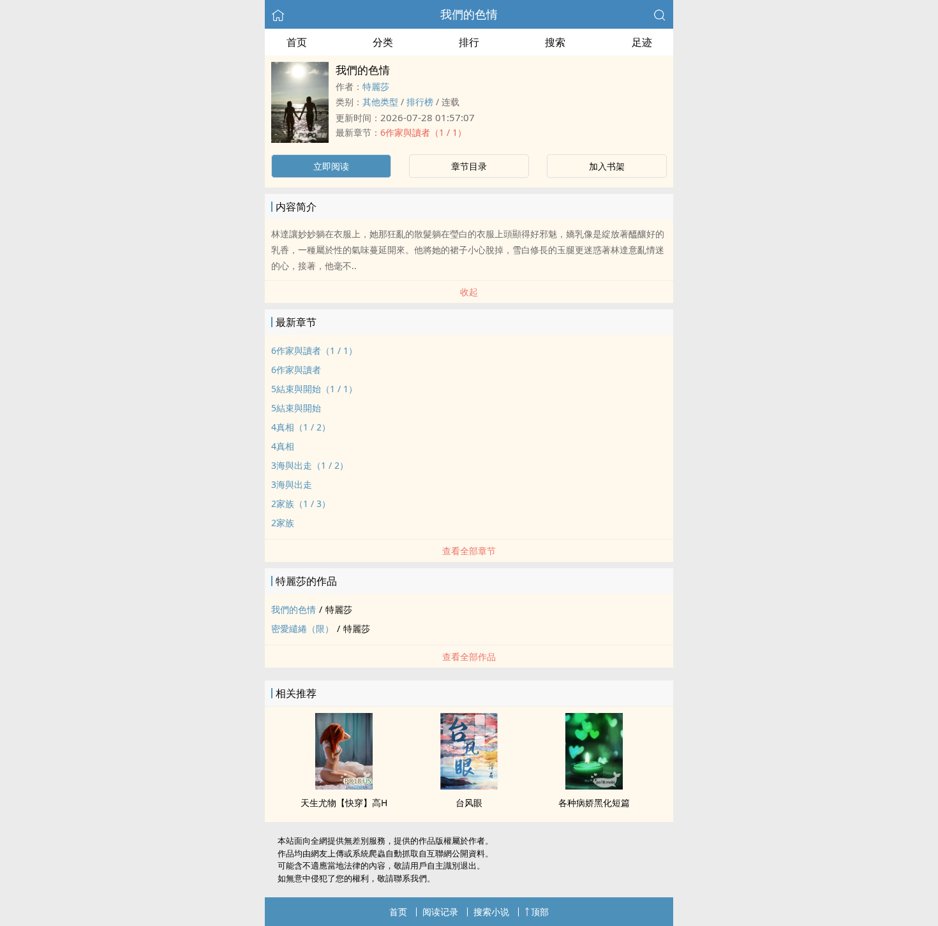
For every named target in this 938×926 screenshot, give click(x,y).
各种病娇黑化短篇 (594, 803)
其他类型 (380, 102)
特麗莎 (375, 86)
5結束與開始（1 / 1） (314, 389)
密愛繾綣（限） (302, 628)
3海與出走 (291, 484)
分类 (383, 42)
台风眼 (469, 803)
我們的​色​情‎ (469, 14)
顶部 (540, 912)
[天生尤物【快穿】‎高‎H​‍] (344, 786)
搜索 (555, 42)
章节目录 (469, 166)
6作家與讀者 (296, 370)
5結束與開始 (296, 408)
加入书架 (607, 166)
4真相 (282, 446)
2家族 (282, 523)
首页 (297, 42)
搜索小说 (491, 912)
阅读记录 (440, 912)
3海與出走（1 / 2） (309, 465)
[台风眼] (469, 786)
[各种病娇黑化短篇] (594, 786)
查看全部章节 (469, 551)
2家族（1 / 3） (301, 503)
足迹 (642, 42)
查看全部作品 (469, 656)
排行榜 (419, 102)
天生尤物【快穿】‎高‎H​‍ (344, 803)
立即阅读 (331, 166)
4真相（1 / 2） (301, 427)
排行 (469, 42)
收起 (469, 292)
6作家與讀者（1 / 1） (423, 132)
